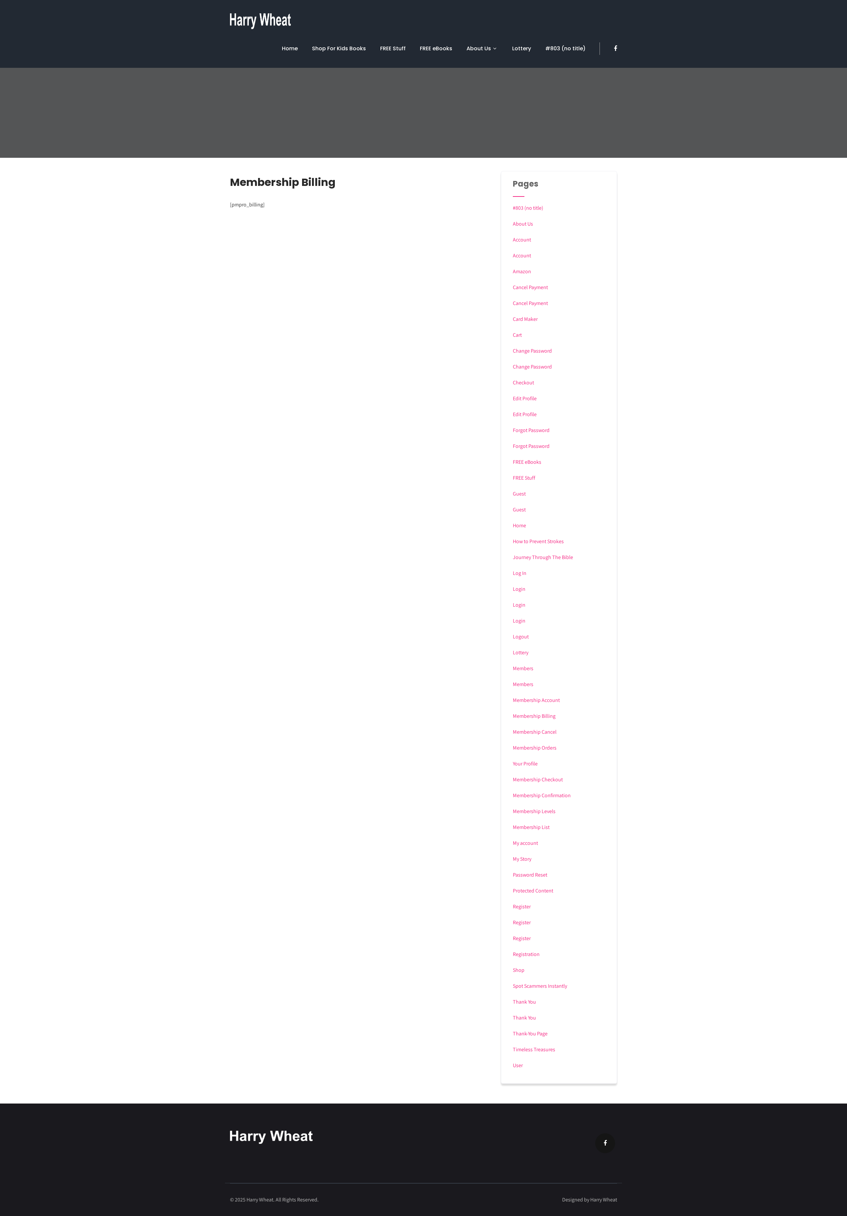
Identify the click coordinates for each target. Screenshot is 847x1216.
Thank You (524, 1001)
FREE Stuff (393, 48)
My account (525, 843)
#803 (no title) (565, 48)
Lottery (521, 48)
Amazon (522, 271)
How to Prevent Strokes (538, 541)
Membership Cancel (535, 731)
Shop (518, 970)
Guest (519, 493)
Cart (517, 334)
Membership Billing (534, 716)
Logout (521, 636)
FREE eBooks (436, 48)
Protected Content (533, 890)
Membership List (531, 827)
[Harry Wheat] (260, 21)
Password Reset (530, 874)
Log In (519, 573)
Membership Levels (534, 811)
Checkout (523, 382)
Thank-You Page (530, 1033)
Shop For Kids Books (339, 48)
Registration (526, 954)
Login (519, 589)
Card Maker (525, 319)
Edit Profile (525, 398)
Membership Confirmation (542, 795)
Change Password (532, 350)
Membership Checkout (538, 779)
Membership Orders (535, 747)
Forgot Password (531, 430)
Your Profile (525, 763)
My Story (522, 858)
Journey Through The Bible (543, 557)
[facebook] (615, 48)
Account (522, 239)
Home (290, 48)
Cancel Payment (530, 287)
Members (523, 668)
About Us (479, 48)
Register (522, 906)
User (518, 1065)
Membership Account (536, 700)
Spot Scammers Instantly (540, 985)
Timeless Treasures (534, 1049)
